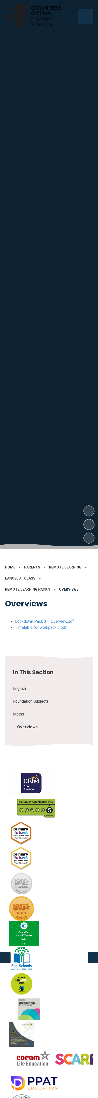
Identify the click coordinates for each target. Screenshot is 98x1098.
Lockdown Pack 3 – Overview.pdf (44, 621)
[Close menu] (85, 16)
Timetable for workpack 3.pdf (41, 627)
